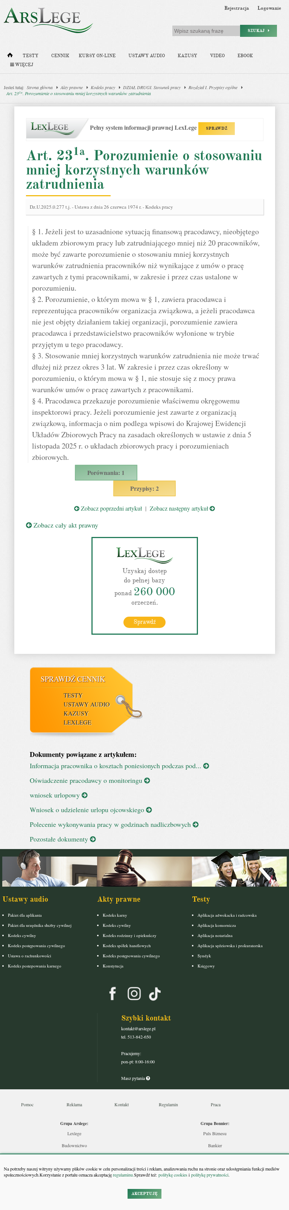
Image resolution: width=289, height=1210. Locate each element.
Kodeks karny (115, 915)
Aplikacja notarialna (215, 935)
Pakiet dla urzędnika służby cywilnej (39, 925)
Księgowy (206, 966)
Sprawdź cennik (73, 679)
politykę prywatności (209, 1175)
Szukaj (258, 30)
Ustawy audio (146, 56)
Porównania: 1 (106, 472)
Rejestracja (236, 8)
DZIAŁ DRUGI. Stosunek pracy (152, 87)
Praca (216, 1104)
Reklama (74, 1104)
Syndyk (204, 955)
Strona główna (40, 87)
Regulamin (168, 1104)
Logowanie (269, 8)
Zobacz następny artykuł (180, 508)
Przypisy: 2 (144, 488)
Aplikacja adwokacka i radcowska (227, 915)
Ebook (245, 56)
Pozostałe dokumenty (60, 838)
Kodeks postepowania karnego (34, 966)
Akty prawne (72, 87)
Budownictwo (74, 1145)
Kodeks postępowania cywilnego (36, 945)
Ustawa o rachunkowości (29, 955)
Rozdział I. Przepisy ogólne (213, 87)
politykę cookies (172, 1175)
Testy (30, 56)
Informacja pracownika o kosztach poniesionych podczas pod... (116, 765)
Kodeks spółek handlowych (127, 945)
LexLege (77, 722)
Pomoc (27, 1104)
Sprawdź (145, 622)
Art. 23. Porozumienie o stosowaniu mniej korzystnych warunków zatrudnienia (78, 93)
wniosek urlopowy (56, 794)
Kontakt (121, 1104)
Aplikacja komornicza (217, 925)
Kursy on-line (97, 56)
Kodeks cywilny (22, 935)
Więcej (23, 65)
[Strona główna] (10, 56)
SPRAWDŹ (216, 128)
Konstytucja (113, 966)
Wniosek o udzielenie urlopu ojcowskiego (88, 809)
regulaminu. (123, 1175)
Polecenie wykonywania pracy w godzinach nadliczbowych (111, 824)
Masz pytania (133, 1078)
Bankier (215, 1145)
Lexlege (74, 1133)
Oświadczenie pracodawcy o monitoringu (87, 780)
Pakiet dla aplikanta (25, 915)
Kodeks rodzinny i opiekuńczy (130, 935)
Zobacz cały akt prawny (65, 524)
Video (217, 56)
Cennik (60, 56)
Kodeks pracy (103, 87)
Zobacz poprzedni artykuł (110, 508)
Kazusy (187, 56)
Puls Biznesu (215, 1133)
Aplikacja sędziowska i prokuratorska (230, 945)
